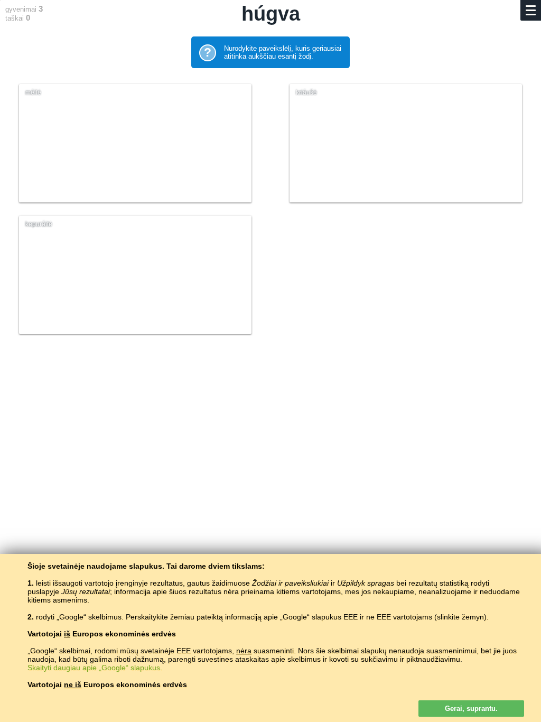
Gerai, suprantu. (471, 708)
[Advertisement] (270, 437)
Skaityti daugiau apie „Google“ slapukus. (94, 667)
